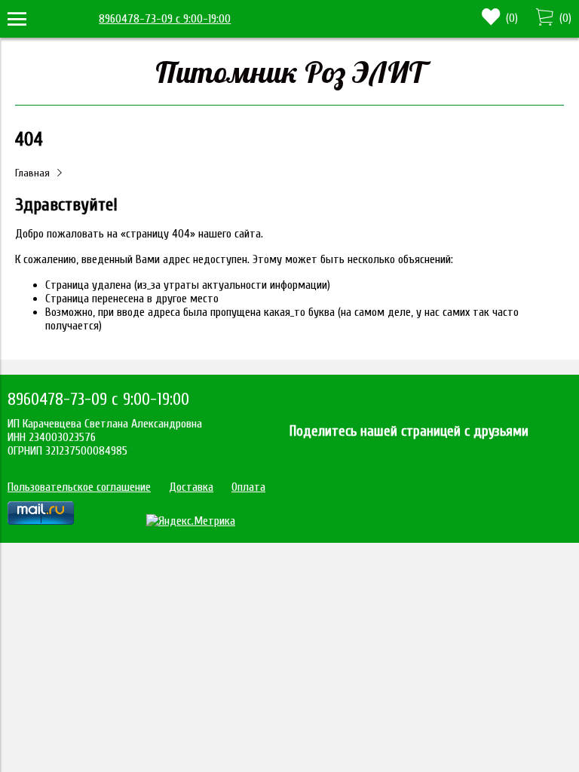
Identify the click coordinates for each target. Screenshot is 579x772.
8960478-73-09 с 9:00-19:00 (165, 19)
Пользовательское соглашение (79, 487)
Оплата (248, 487)
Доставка (191, 487)
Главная (32, 173)
